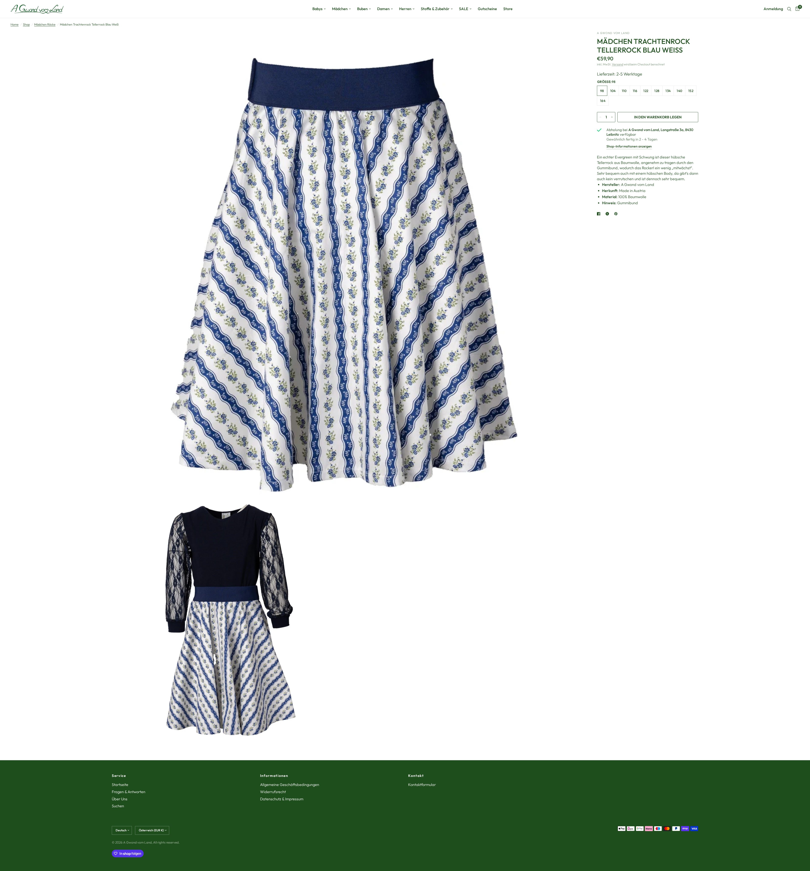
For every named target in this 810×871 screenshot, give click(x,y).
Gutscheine (487, 8)
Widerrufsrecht (273, 791)
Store (508, 8)
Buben (362, 8)
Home (15, 24)
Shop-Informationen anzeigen (629, 146)
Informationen (274, 776)
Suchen (118, 805)
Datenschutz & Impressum (281, 799)
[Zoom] (575, 40)
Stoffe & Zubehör (435, 8)
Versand (617, 64)
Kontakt (416, 776)
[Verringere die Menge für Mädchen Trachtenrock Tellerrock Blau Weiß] (600, 117)
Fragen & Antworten (128, 791)
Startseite (120, 784)
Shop (26, 24)
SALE (463, 8)
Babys (317, 8)
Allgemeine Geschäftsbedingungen (289, 784)
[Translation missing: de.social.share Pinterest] (616, 213)
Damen (383, 8)
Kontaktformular (422, 784)
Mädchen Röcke (44, 24)
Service (119, 776)
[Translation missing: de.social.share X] (608, 213)
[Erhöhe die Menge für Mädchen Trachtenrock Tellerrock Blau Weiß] (612, 117)
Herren (405, 8)
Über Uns (119, 799)
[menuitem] (319, 9)
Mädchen (340, 8)
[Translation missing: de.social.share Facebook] (599, 213)
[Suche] (789, 9)
